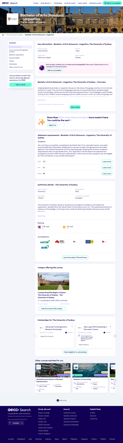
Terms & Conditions (26, 416)
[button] (115, 336)
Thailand (103, 439)
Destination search (95, 3)
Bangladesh (21, 439)
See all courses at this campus (51, 309)
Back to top (62, 400)
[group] (53, 378)
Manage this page (77, 20)
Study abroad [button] (45, 3)
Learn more (107, 161)
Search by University (70, 416)
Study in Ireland (43, 431)
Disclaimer (11, 416)
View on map (42, 304)
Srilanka (94, 439)
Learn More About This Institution (75, 257)
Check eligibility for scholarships (75, 352)
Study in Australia (44, 413)
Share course (110, 20)
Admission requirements (16, 55)
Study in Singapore (44, 434)
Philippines (74, 439)
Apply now (52, 125)
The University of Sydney (33, 22)
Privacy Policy (17, 416)
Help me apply (75, 107)
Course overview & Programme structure (18, 51)
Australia (33, 25)
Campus (11, 61)
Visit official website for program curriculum (51, 104)
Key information (16, 47)
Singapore (84, 439)
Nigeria (64, 439)
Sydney (25, 25)
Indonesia (38, 439)
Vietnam (112, 439)
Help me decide (20, 85)
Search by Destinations (71, 422)
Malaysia (48, 439)
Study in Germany (44, 425)
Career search (82, 3)
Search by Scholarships (71, 425)
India (30, 439)
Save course (94, 20)
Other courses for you (16, 67)
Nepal (57, 439)
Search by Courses (70, 413)
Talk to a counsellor (113, 3)
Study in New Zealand (45, 428)
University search (70, 3)
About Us (93, 416)
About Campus (64, 304)
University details (14, 58)
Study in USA (42, 422)
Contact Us (93, 419)
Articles (35, 3)
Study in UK (42, 419)
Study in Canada (43, 416)
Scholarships (58, 3)
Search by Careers (70, 419)
